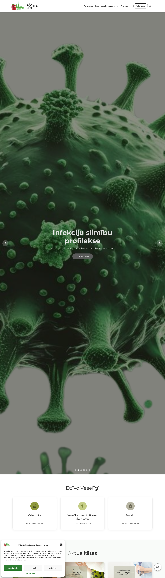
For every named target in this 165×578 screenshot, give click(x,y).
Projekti (125, 6)
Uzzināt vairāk (82, 259)
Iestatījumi (53, 568)
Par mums (88, 6)
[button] (61, 545)
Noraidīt (33, 568)
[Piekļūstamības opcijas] (157, 567)
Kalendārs (140, 6)
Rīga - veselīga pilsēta (105, 6)
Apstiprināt (13, 568)
